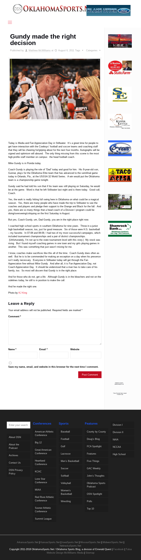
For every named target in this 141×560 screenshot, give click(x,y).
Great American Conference (43, 451)
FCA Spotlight (94, 446)
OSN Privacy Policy (16, 472)
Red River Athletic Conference (44, 499)
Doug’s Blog (93, 439)
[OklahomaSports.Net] (55, 8)
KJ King (23, 292)
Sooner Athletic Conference (43, 510)
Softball (65, 475)
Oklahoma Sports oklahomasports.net (119, 383)
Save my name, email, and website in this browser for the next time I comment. (53, 366)
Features (91, 453)
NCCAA (117, 447)
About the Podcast (14, 446)
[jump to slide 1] (118, 45)
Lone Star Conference (41, 481)
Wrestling (66, 501)
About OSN (15, 437)
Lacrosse (65, 453)
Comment (14, 316)
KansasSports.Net (50, 542)
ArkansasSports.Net (27, 542)
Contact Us (15, 462)
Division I (118, 424)
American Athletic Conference (44, 433)
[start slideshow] (114, 45)
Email (43, 349)
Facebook (118, 549)
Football (65, 439)
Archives (13, 455)
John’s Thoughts (95, 475)
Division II (118, 432)
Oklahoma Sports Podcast (96, 485)
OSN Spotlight (94, 494)
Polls (89, 501)
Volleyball (66, 483)
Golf (63, 446)
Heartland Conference (41, 462)
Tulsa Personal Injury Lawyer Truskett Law (120, 393)
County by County (96, 431)
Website (74, 349)
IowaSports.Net (70, 542)
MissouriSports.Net (90, 542)
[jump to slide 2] (122, 45)
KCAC (38, 471)
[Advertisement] (66, 134)
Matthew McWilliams (40, 50)
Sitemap (90, 552)
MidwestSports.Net (113, 542)
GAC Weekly (94, 468)
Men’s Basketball (70, 461)
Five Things (93, 461)
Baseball (65, 431)
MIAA (38, 489)
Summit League (43, 518)
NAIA (115, 439)
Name (12, 349)
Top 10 (90, 508)
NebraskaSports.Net (70, 545)
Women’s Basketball (66, 492)
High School (119, 454)
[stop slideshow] (126, 45)
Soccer (64, 468)
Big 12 (38, 442)
